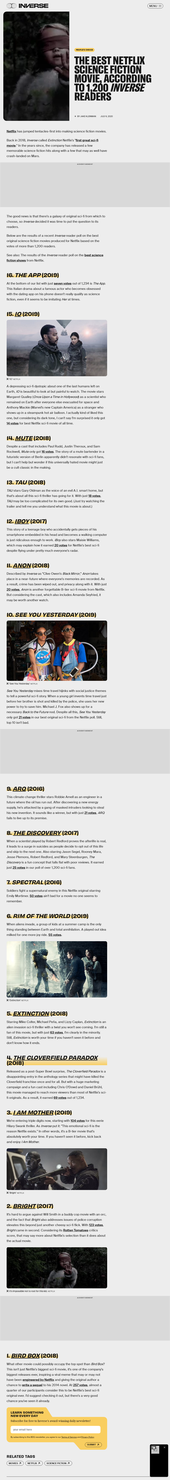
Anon (22, 565)
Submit (91, 1444)
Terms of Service (69, 1437)
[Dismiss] (164, 1447)
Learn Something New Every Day (27, 1413)
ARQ (19, 788)
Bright (24, 1205)
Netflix (11, 131)
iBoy (22, 521)
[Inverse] (33, 6)
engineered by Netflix (38, 1380)
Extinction (31, 1013)
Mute (23, 437)
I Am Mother (33, 1112)
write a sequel (32, 1385)
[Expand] (153, 1447)
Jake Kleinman (88, 116)
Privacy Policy (87, 1437)
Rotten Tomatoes (75, 1230)
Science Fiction (56, 1463)
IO (18, 313)
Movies (13, 1463)
